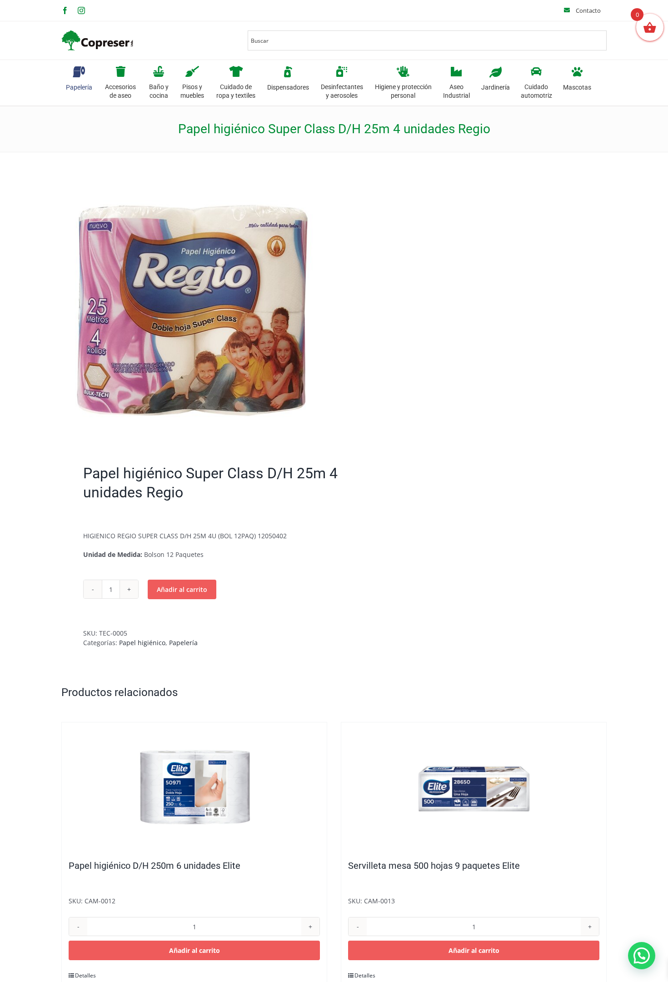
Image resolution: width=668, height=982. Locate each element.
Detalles (85, 975)
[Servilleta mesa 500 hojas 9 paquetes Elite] (473, 786)
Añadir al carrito (182, 589)
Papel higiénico (142, 642)
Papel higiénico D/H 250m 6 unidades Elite (154, 865)
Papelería (183, 642)
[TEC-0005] (192, 310)
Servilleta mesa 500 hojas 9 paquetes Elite (434, 865)
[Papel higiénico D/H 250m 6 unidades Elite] (194, 786)
